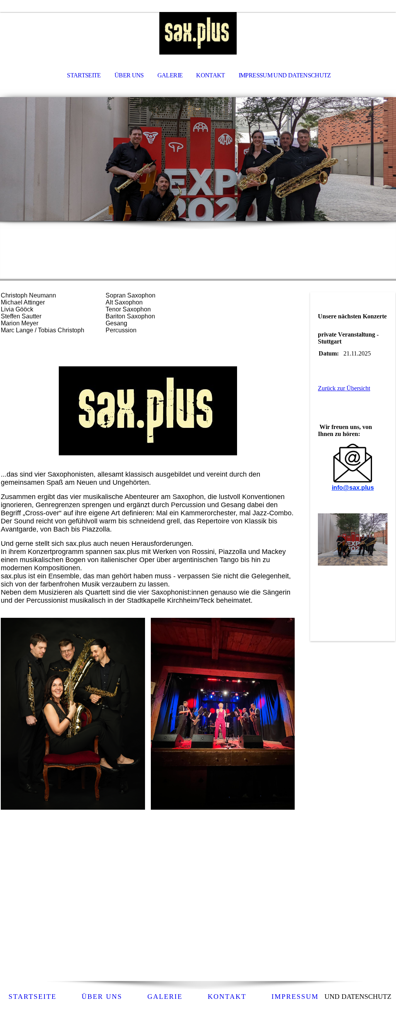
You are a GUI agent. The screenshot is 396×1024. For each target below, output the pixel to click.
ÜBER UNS (129, 75)
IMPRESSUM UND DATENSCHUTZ (285, 75)
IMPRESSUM (295, 996)
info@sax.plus (353, 487)
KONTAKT (210, 75)
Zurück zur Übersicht (344, 388)
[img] (198, 33)
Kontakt (227, 996)
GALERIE (170, 75)
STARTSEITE (84, 75)
